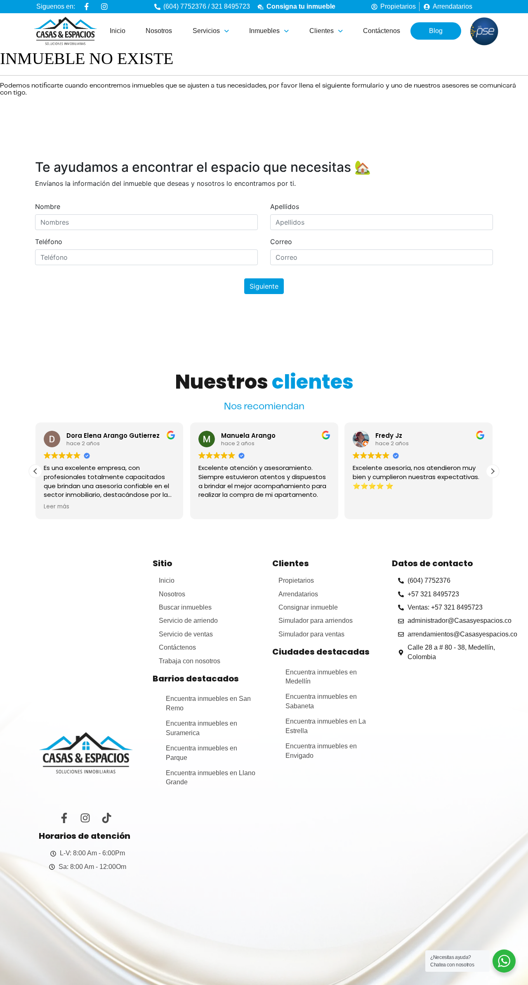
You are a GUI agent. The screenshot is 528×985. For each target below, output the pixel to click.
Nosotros (159, 30)
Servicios (206, 30)
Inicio (117, 30)
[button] (210, 31)
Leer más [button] (56, 506)
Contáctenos (381, 30)
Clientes (321, 30)
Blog (436, 30)
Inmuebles (264, 30)
